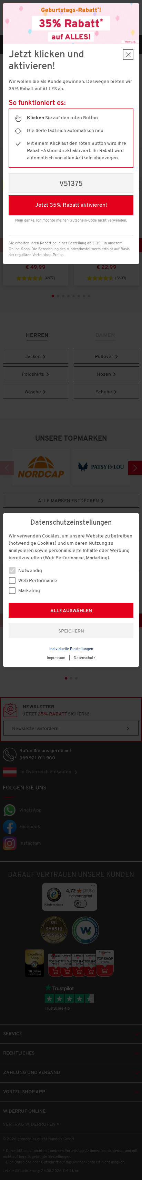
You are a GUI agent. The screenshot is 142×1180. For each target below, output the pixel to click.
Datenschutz (84, 658)
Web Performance (37, 580)
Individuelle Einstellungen (71, 649)
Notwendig (29, 570)
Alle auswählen (71, 611)
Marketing (28, 590)
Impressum (56, 658)
